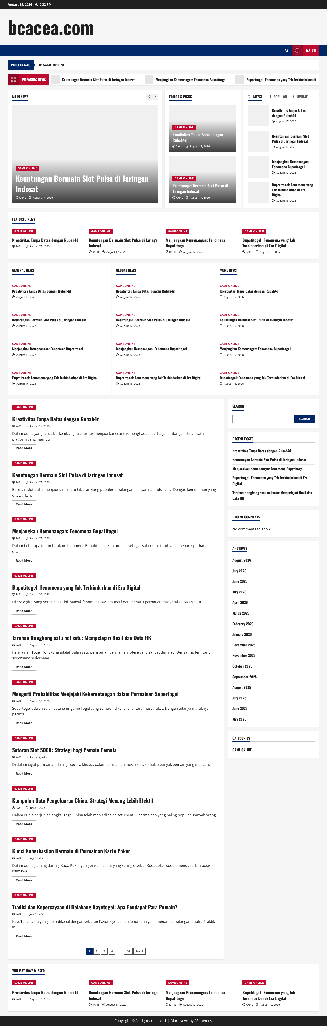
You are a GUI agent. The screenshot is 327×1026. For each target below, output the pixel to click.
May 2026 (239, 592)
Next (139, 951)
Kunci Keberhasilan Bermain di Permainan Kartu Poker (71, 851)
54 (128, 951)
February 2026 (243, 623)
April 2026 (240, 602)
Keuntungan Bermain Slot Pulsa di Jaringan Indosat (82, 79)
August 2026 (241, 560)
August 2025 (241, 687)
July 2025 (239, 697)
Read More (26, 449)
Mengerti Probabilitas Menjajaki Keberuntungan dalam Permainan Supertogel (95, 694)
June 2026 (240, 581)
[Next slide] (155, 97)
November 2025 (243, 655)
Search (238, 406)
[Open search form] (286, 50)
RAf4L (22, 197)
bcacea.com (51, 26)
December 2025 (243, 645)
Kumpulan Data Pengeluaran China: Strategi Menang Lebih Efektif (82, 800)
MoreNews (180, 1020)
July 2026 (239, 570)
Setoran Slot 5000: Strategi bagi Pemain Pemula (64, 750)
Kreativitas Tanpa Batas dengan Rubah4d (197, 137)
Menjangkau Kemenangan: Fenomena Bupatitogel (174, 79)
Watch (311, 50)
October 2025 (242, 666)
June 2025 (239, 708)
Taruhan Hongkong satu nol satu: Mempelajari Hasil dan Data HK (81, 638)
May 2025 (239, 719)
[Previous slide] (149, 97)
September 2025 (244, 676)
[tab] (259, 97)
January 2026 (242, 634)
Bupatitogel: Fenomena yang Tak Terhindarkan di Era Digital (272, 79)
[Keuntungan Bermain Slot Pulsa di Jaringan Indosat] (85, 154)
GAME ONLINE (54, 65)
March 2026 (241, 613)
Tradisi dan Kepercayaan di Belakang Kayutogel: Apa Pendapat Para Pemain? (95, 907)
